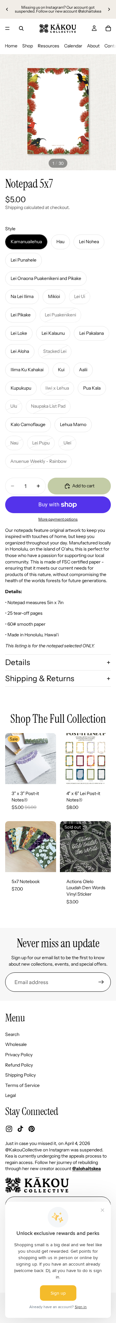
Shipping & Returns (39, 678)
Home (11, 46)
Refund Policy (19, 1065)
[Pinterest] (31, 1129)
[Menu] (7, 28)
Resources (48, 46)
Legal (10, 1096)
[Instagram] (9, 1129)
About (93, 46)
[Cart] (108, 28)
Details (17, 662)
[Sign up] (101, 982)
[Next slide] (109, 9)
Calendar (73, 46)
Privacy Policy (19, 1055)
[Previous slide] (7, 9)
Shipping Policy (20, 1075)
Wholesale (16, 1045)
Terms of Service (22, 1085)
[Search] (21, 28)
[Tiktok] (20, 1129)
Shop (27, 46)
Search (12, 1034)
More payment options (58, 519)
